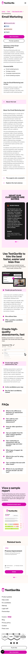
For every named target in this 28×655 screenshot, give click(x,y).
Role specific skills (17, 11)
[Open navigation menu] (25, 3)
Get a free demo (14, 36)
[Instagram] (14, 643)
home (3, 11)
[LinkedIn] (17, 643)
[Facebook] (11, 643)
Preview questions (14, 41)
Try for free (14, 647)
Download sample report (14, 504)
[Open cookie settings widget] (2, 652)
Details (14, 571)
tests (8, 11)
